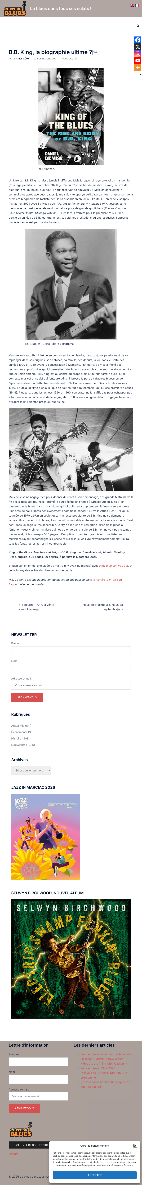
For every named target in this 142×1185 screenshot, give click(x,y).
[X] (137, 46)
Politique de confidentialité (34, 1145)
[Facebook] (137, 39)
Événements (19, 732)
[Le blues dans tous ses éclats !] (15, 8)
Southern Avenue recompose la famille (106, 1054)
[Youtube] (137, 60)
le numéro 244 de (105, 579)
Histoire (16, 738)
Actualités (17, 725)
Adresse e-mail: (21, 678)
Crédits (13, 1154)
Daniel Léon (22, 58)
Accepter (95, 1175)
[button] (135, 1145)
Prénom (16, 643)
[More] (137, 67)
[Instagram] (137, 53)
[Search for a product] (138, 26)
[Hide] (140, 74)
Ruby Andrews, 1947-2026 (98, 1068)
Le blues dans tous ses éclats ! (60, 8)
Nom (14, 661)
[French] (137, 5)
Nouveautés (70, 58)
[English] (132, 5)
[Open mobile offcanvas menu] (4, 26)
